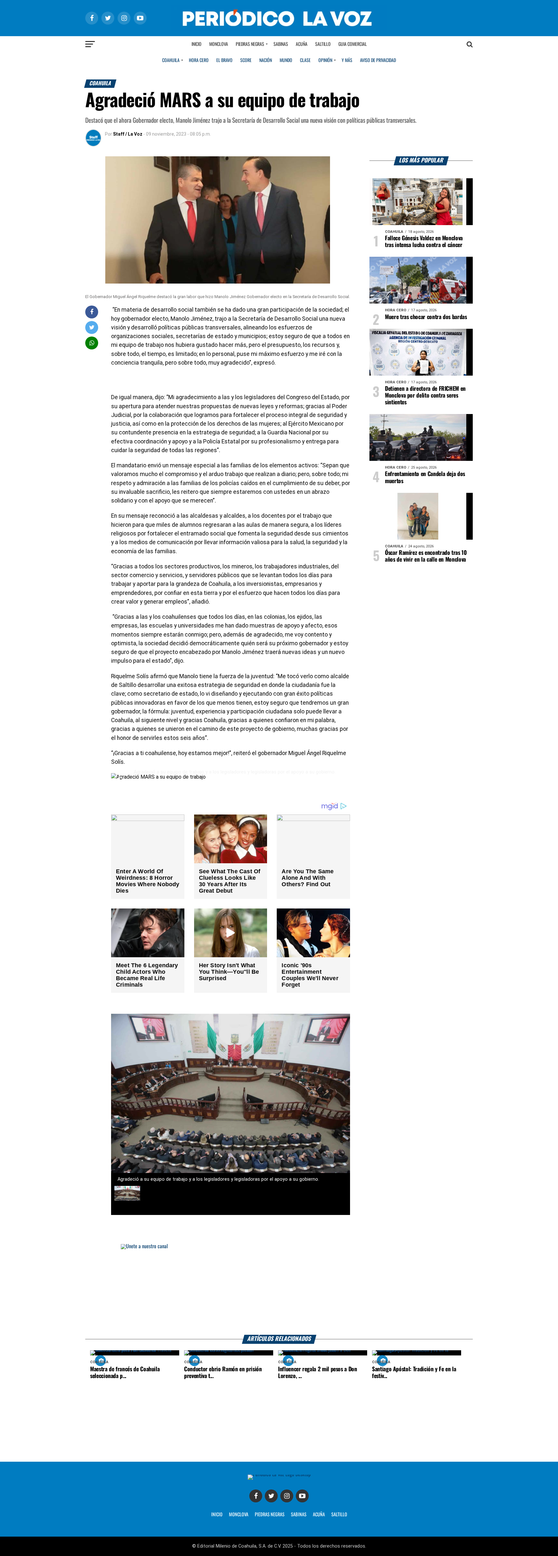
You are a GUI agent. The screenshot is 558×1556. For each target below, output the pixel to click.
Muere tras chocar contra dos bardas (426, 317)
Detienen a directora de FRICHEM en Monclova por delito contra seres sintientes (425, 396)
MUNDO (286, 60)
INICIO (216, 1514)
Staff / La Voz (127, 134)
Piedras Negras (250, 44)
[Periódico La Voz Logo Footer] (279, 1477)
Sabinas (281, 44)
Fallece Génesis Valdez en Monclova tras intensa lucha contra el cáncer (424, 241)
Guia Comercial (352, 44)
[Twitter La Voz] (271, 1495)
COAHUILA (171, 60)
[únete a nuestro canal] (279, 1289)
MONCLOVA (238, 1514)
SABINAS (298, 1514)
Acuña (301, 44)
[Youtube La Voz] (302, 1495)
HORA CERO (199, 60)
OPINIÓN (325, 60)
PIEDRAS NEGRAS (269, 1514)
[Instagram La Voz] (286, 1495)
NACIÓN (265, 60)
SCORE (246, 60)
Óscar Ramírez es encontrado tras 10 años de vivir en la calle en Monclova (426, 556)
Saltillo (323, 44)
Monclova (218, 44)
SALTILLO (339, 1514)
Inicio (196, 44)
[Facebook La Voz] (255, 1495)
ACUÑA (319, 1514)
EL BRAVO (224, 60)
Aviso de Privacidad (378, 60)
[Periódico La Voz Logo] (279, 18)
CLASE (305, 60)
